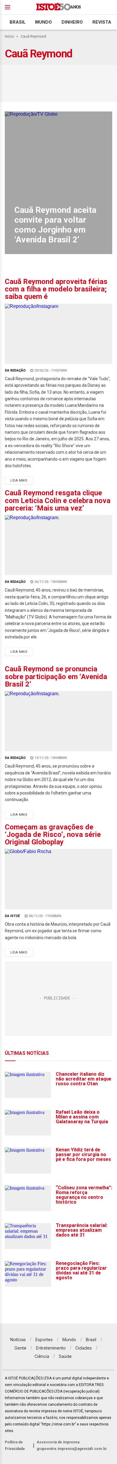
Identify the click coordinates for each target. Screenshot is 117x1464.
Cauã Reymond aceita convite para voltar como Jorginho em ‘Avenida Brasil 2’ (55, 224)
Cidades (83, 1347)
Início (9, 36)
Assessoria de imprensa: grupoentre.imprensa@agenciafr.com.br (72, 1445)
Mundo (43, 22)
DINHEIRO (72, 22)
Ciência (41, 1356)
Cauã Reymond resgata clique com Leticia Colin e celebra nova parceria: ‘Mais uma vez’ (57, 500)
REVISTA (101, 22)
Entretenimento (51, 1347)
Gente (20, 1347)
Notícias (18, 1339)
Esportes (44, 1339)
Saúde (65, 1356)
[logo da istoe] (58, 7)
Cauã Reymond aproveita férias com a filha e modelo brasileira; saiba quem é (56, 289)
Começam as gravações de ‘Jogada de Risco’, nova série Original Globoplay (53, 834)
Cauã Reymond (33, 36)
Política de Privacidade (15, 1445)
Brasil (18, 22)
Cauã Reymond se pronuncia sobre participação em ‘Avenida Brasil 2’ (56, 676)
